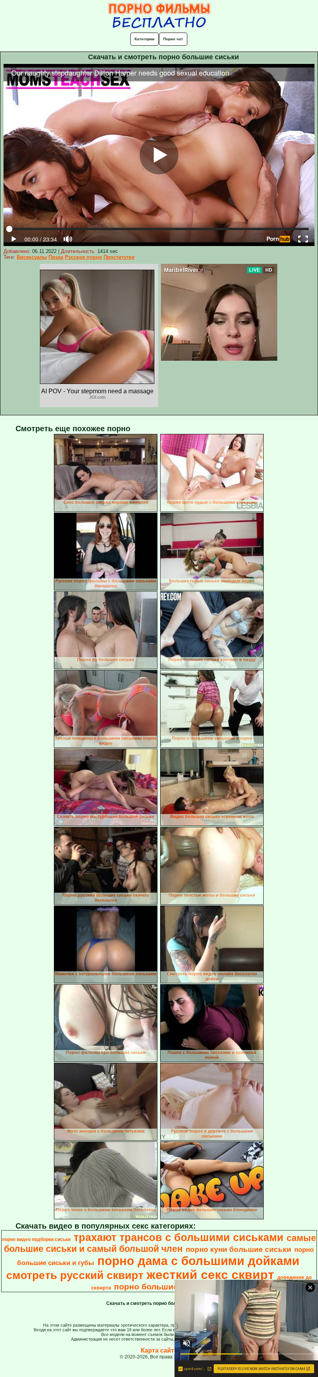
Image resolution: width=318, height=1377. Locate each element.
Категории (144, 39)
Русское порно (83, 257)
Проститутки (119, 257)
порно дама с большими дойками (198, 1260)
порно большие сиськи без (169, 1286)
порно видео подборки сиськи (36, 1239)
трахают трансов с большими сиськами (178, 1237)
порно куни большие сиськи (238, 1249)
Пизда (55, 257)
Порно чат (173, 39)
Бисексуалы (32, 257)
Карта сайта (159, 1350)
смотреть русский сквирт (74, 1275)
